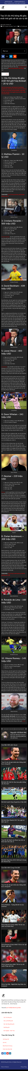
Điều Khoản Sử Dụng (7, 1046)
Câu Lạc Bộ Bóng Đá (8, 1020)
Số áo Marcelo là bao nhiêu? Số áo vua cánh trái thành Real (13, 925)
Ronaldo (11, 26)
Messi (3, 26)
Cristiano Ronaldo (5, 236)
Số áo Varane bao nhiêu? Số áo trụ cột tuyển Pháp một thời (12, 965)
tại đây (23, 721)
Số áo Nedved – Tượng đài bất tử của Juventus (12, 905)
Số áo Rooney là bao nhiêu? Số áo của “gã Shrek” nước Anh (13, 945)
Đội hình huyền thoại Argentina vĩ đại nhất (13, 802)
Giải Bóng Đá (6, 1027)
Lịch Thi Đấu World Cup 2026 (13, 1007)
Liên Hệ (4, 1042)
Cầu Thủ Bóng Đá (23, 26)
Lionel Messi (4, 367)
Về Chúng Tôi (6, 1039)
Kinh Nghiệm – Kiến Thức (9, 1030)
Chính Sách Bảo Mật (7, 1049)
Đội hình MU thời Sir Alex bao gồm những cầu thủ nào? (13, 783)
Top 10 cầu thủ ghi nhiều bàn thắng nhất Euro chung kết (13, 763)
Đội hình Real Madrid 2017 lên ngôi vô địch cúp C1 (12, 821)
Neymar (7, 26)
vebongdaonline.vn (22, 66)
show (7, 74)
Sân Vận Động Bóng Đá (9, 1024)
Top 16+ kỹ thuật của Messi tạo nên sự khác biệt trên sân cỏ (13, 841)
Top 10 (15, 26)
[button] (26, 7)
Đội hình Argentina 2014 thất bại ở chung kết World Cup (13, 860)
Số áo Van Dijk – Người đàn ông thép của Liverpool (13, 985)
